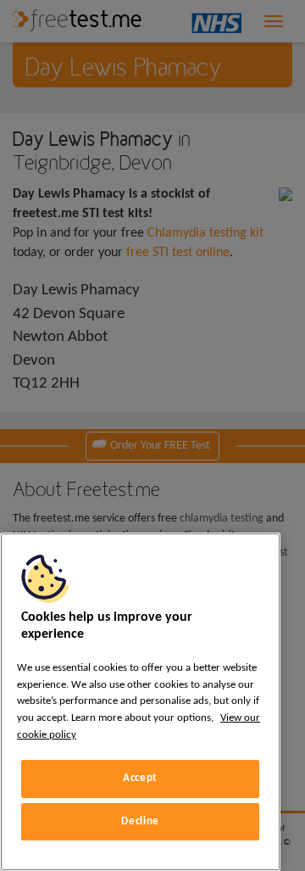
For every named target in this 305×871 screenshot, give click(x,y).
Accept (140, 778)
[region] (140, 702)
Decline (140, 821)
